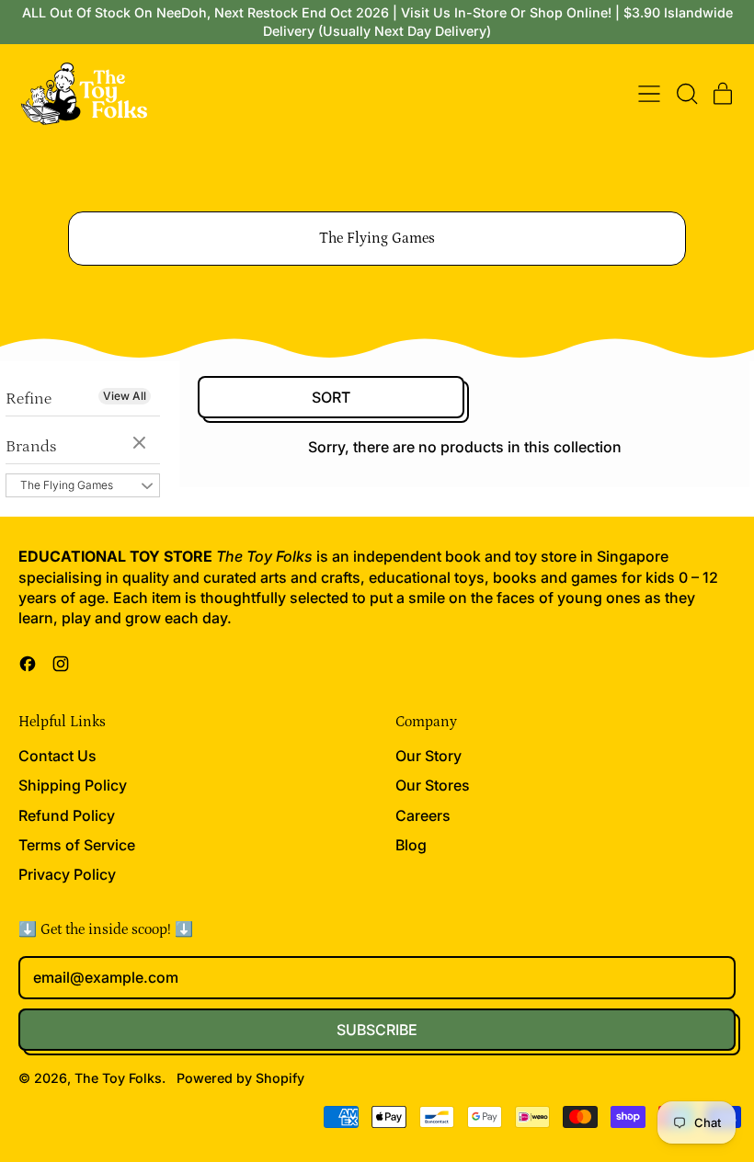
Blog (411, 845)
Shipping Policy (72, 785)
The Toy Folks (118, 1078)
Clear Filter (141, 444)
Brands (31, 447)
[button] (686, 94)
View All (124, 396)
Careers (423, 815)
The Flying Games (66, 485)
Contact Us (57, 755)
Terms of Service (76, 845)
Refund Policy (66, 815)
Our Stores (432, 785)
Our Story (428, 755)
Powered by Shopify (240, 1078)
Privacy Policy (67, 874)
